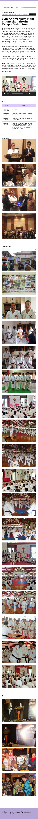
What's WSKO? (25, 811)
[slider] (17, 93)
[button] (19, 86)
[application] (19, 86)
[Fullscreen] (33, 94)
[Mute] (30, 94)
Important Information (7, 811)
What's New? (16, 811)
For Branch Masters (27, 812)
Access (11, 812)
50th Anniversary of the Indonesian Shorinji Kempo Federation (15, 14)
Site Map (5, 813)
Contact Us (18, 812)
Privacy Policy (12, 813)
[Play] (5, 94)
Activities (5, 812)
